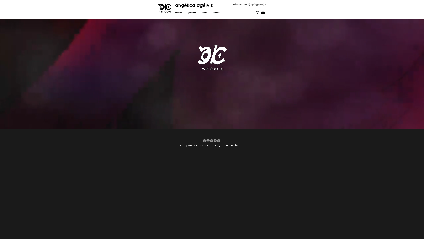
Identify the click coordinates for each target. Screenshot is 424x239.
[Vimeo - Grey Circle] (204, 140)
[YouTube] (263, 13)
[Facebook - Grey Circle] (215, 140)
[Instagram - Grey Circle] (208, 140)
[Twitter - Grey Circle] (211, 140)
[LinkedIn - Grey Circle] (218, 140)
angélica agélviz (194, 5)
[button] (192, 13)
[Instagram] (257, 13)
